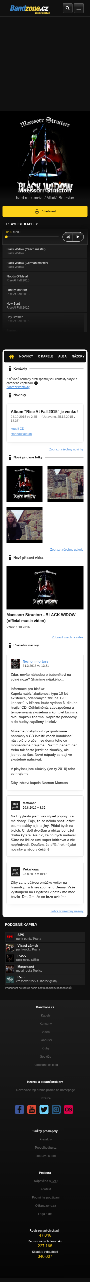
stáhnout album (21, 434)
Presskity (46, 1139)
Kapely (45, 1015)
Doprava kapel (46, 1156)
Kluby (46, 1048)
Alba (62, 356)
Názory (78, 356)
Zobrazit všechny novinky (66, 449)
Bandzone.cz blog (46, 1065)
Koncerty (46, 1024)
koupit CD (17, 428)
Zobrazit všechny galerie (67, 549)
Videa (46, 1032)
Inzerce (46, 1098)
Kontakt (45, 1189)
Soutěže (45, 1056)
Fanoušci (46, 1040)
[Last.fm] (68, 1109)
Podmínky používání (46, 1197)
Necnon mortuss (35, 661)
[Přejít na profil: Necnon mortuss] (15, 664)
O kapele (45, 356)
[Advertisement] (45, 64)
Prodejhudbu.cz (45, 1147)
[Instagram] (56, 1109)
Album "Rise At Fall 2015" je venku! (44, 412)
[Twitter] (44, 1109)
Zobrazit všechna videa (68, 637)
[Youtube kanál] (31, 1109)
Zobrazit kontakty (18, 387)
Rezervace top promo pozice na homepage (45, 1090)
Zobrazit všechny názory (67, 911)
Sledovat (49, 211)
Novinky (26, 356)
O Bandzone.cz (45, 1205)
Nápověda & (46, 1181)
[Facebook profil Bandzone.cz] (19, 1109)
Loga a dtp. (45, 1214)
